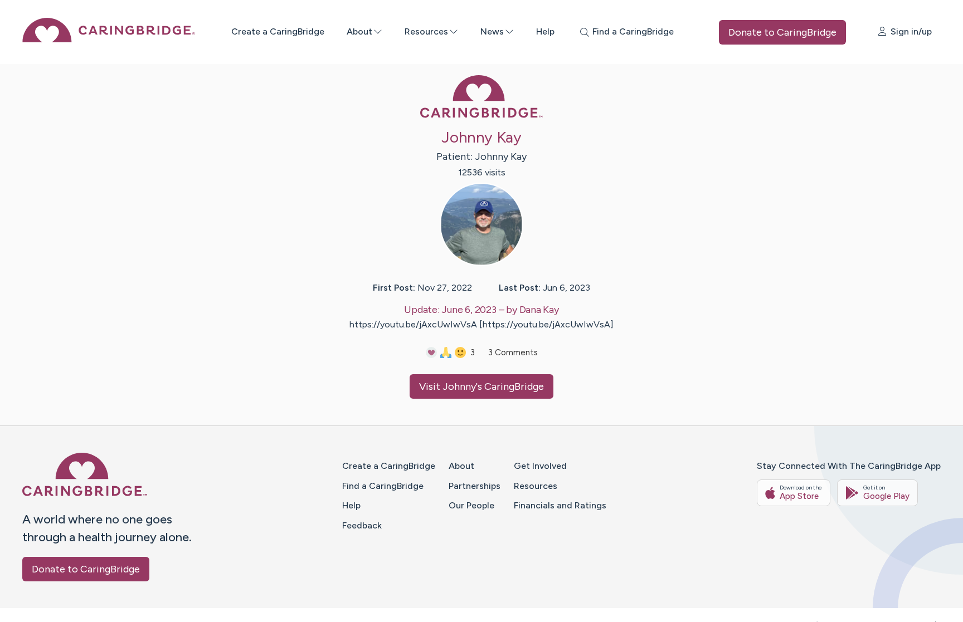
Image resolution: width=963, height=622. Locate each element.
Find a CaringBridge (383, 486)
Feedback (362, 525)
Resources (426, 31)
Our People (471, 505)
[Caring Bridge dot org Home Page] (108, 39)
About (359, 31)
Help (545, 31)
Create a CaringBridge (277, 31)
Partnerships (474, 486)
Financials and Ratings (560, 505)
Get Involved (540, 466)
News (492, 31)
